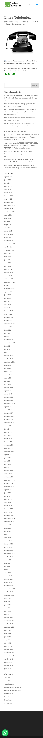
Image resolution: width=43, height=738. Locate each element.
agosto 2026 (8, 177)
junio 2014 (7, 496)
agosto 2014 (8, 490)
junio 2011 (7, 605)
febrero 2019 (8, 387)
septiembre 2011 (9, 595)
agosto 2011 (8, 598)
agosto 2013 (8, 525)
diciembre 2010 (9, 621)
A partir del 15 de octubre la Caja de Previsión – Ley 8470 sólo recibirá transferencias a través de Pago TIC (20, 97)
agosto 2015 (8, 455)
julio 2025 (7, 218)
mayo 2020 (7, 371)
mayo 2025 (7, 225)
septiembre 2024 (9, 250)
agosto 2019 (8, 378)
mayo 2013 (7, 534)
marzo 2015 (8, 467)
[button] (5, 732)
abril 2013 (7, 538)
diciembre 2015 (9, 445)
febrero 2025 (8, 234)
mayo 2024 (7, 263)
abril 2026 (7, 190)
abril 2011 (7, 611)
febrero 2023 (8, 311)
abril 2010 (7, 643)
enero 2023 (8, 314)
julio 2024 (7, 257)
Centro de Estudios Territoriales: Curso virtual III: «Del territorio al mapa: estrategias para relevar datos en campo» (20, 111)
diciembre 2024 (9, 241)
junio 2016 (7, 429)
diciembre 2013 (9, 515)
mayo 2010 (7, 640)
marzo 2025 (8, 231)
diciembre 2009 (9, 653)
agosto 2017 (8, 407)
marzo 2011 (8, 614)
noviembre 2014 (9, 480)
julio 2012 (7, 563)
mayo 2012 (7, 570)
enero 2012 (8, 582)
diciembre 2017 (9, 400)
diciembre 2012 (9, 550)
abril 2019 (7, 384)
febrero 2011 (8, 617)
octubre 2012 (8, 557)
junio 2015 (7, 458)
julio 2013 (7, 528)
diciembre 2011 (9, 585)
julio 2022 (7, 330)
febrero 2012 (8, 579)
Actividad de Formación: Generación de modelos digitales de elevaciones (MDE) (20, 153)
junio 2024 (7, 260)
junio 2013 (7, 531)
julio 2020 (7, 365)
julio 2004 (7, 669)
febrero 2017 (8, 413)
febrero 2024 (8, 273)
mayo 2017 (7, 410)
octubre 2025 (8, 209)
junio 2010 (7, 637)
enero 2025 (8, 237)
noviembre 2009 (9, 656)
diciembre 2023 (9, 279)
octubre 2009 (8, 659)
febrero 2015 (8, 471)
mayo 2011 (7, 608)
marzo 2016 (8, 439)
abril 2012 (7, 573)
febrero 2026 (8, 196)
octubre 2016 (8, 419)
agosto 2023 (8, 292)
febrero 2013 (8, 544)
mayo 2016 (7, 432)
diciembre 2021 (9, 340)
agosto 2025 (8, 215)
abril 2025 (7, 228)
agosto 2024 (8, 253)
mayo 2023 (7, 301)
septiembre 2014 (9, 487)
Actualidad (7, 678)
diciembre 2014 (9, 477)
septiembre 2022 (9, 324)
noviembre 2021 (9, 343)
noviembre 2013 (9, 518)
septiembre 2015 (9, 451)
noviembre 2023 (9, 282)
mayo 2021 (7, 352)
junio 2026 (7, 183)
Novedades (8, 697)
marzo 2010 (8, 646)
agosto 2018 (8, 391)
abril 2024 (7, 266)
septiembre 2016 (9, 423)
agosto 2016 (8, 426)
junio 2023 (7, 298)
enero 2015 (8, 474)
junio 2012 (7, 566)
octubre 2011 (8, 592)
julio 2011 (7, 601)
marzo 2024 (8, 269)
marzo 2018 (8, 394)
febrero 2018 (8, 397)
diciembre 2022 (9, 317)
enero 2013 (8, 547)
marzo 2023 (8, 308)
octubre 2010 (8, 624)
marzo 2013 (8, 541)
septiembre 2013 (9, 522)
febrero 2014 (8, 509)
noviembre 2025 (9, 205)
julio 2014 (7, 493)
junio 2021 (7, 349)
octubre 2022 (8, 320)
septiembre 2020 (9, 362)
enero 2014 (8, 512)
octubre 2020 (8, 359)
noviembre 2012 (9, 554)
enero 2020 (8, 375)
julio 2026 (7, 180)
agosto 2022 (8, 327)
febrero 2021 (8, 355)
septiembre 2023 (9, 288)
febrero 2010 (8, 649)
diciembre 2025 (9, 202)
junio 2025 (7, 221)
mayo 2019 (7, 381)
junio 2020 (7, 368)
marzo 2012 (8, 576)
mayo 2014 (7, 499)
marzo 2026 (8, 193)
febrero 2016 (8, 442)
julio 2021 (7, 346)
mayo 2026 (7, 186)
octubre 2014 (8, 483)
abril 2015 (7, 464)
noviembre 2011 (9, 589)
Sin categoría (8, 703)
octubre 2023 (8, 285)
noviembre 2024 (9, 244)
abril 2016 (7, 435)
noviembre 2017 (9, 403)
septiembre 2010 (9, 627)
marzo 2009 (8, 662)
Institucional (8, 694)
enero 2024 (8, 276)
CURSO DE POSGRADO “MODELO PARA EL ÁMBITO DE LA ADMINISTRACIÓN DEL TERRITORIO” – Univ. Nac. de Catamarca (21, 137)
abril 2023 (7, 304)
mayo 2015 (7, 461)
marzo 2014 (8, 506)
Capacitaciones (9, 684)
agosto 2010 (8, 630)
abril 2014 (7, 502)
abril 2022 (7, 333)
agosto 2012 (8, 560)
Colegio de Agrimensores (17, 21)
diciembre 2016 (9, 416)
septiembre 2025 (9, 212)
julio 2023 (7, 295)
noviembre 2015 (9, 448)
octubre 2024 (8, 247)
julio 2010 (7, 633)
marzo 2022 (8, 336)
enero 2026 (8, 199)
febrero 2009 (8, 665)
